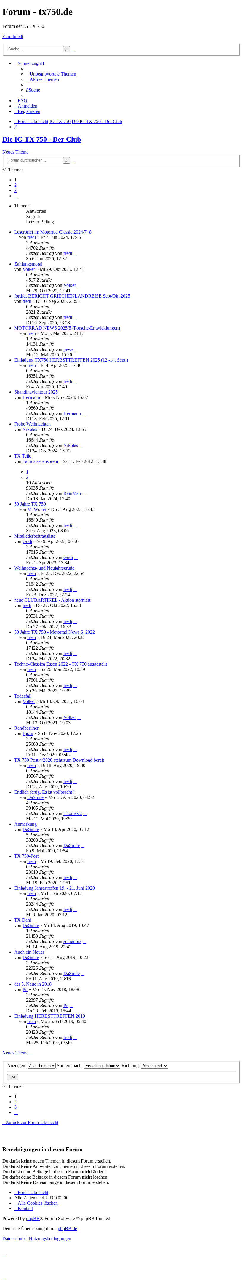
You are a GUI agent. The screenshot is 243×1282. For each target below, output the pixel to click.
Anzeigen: (17, 1065)
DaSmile (35, 797)
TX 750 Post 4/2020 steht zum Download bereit (59, 760)
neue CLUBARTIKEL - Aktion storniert (52, 599)
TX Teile (22, 455)
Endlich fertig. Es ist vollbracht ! (44, 792)
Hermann (31, 397)
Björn (28, 733)
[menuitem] (51, 73)
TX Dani (22, 920)
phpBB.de (67, 1228)
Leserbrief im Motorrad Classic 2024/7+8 (53, 231)
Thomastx (72, 813)
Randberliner (26, 727)
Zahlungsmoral (28, 263)
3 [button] (15, 190)
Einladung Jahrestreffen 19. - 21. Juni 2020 (54, 888)
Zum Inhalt (12, 36)
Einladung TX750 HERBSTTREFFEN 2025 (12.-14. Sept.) (71, 359)
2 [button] (15, 185)
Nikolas (30, 429)
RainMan (72, 493)
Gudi (27, 541)
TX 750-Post (26, 856)
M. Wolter (36, 509)
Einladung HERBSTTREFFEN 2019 (49, 1016)
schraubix (72, 941)
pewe (68, 349)
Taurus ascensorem (40, 461)
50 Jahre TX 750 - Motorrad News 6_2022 (54, 631)
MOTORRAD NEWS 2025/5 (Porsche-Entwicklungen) (67, 327)
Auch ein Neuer (29, 952)
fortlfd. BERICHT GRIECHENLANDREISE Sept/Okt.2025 (72, 295)
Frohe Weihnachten (32, 423)
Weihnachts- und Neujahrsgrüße (44, 567)
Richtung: (131, 1065)
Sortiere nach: (70, 1065)
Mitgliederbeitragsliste (34, 535)
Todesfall (22, 695)
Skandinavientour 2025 (36, 391)
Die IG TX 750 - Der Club (41, 139)
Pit (25, 989)
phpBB (33, 1218)
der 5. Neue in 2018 (33, 984)
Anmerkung (25, 824)
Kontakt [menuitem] (25, 1208)
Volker (29, 269)
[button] (16, 195)
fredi (31, 237)
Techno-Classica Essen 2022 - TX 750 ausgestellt (60, 663)
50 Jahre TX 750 (30, 503)
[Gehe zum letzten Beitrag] (75, 253)
